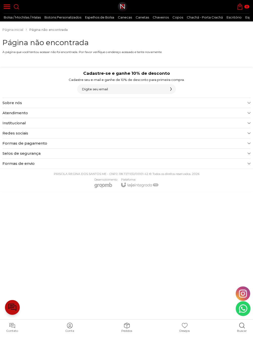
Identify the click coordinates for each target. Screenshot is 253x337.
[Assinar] (171, 89)
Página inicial (12, 30)
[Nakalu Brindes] (122, 6)
